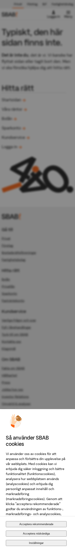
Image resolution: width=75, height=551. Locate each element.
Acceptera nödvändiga (36, 533)
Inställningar (36, 543)
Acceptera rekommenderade (36, 524)
